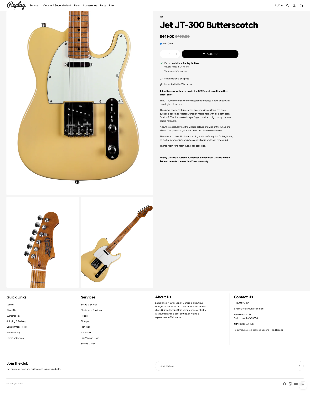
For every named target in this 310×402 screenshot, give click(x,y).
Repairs (84, 315)
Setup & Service (89, 304)
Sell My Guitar (88, 343)
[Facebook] (284, 384)
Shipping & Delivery (16, 321)
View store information (175, 71)
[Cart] (301, 5)
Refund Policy (13, 332)
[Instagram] (290, 384)
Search (10, 304)
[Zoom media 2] (42, 242)
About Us (11, 310)
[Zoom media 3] (117, 242)
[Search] (287, 5)
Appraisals (86, 332)
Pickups (85, 321)
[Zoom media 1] (79, 103)
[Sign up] (298, 366)
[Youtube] (296, 384)
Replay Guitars (17, 384)
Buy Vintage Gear (90, 337)
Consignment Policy (16, 326)
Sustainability (13, 315)
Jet (161, 16)
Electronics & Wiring (91, 310)
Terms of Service (15, 337)
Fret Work (86, 326)
